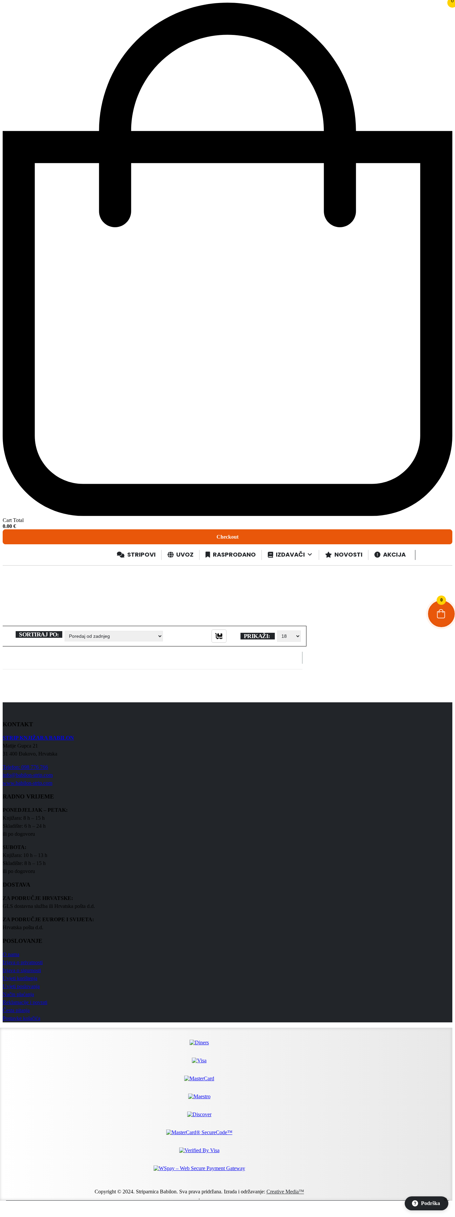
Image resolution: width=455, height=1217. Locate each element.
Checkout (227, 537)
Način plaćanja (18, 994)
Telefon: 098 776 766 (25, 767)
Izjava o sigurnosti (22, 970)
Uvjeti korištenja (20, 978)
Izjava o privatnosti (23, 962)
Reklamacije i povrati (25, 1002)
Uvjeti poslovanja (21, 986)
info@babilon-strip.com (28, 775)
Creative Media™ (285, 1191)
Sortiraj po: (39, 634)
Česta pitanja (16, 1010)
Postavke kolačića (21, 1018)
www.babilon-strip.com (27, 783)
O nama (11, 954)
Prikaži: (257, 636)
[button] (426, 1203)
